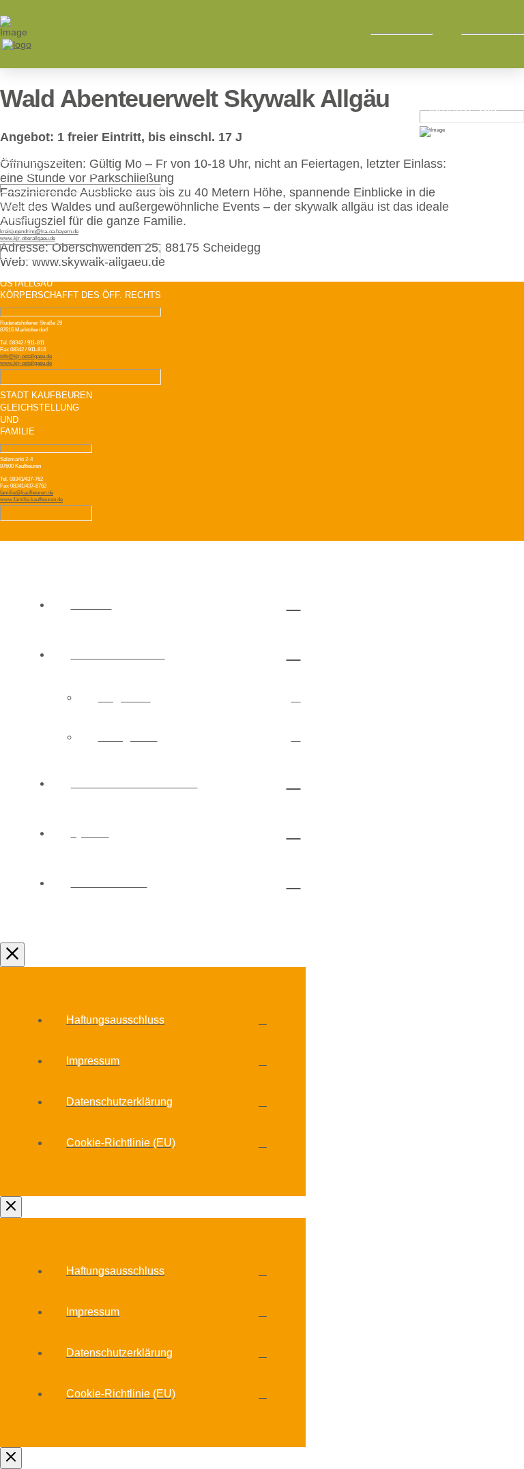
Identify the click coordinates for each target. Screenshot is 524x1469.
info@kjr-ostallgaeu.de (26, 356)
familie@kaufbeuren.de (26, 492)
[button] (447, 34)
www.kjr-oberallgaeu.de (27, 238)
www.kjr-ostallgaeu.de (26, 362)
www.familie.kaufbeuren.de (31, 499)
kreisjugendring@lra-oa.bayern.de (39, 231)
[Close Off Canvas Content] (12, 955)
